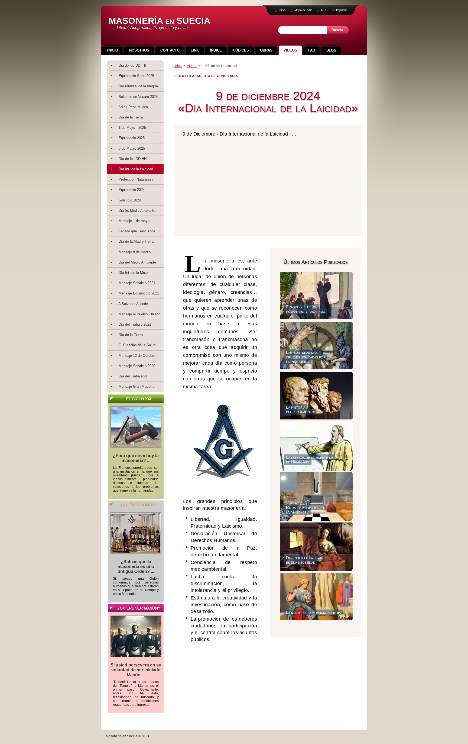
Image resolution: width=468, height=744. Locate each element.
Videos (192, 66)
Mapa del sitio (303, 10)
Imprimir (341, 10)
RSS (324, 10)
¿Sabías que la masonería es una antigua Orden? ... (136, 566)
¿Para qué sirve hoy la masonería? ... (136, 458)
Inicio (178, 66)
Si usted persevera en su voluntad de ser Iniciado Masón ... (135, 670)
